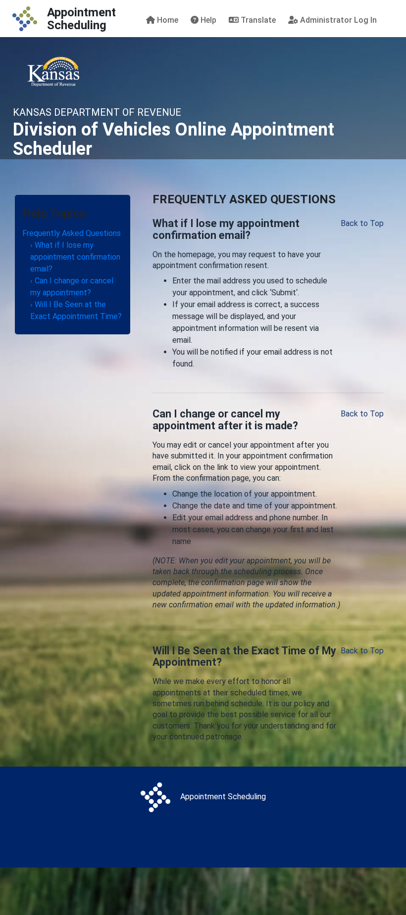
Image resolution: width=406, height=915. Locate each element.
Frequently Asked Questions (71, 233)
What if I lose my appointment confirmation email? (75, 257)
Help (207, 20)
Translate (257, 20)
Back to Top (362, 223)
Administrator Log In (337, 20)
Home (166, 20)
